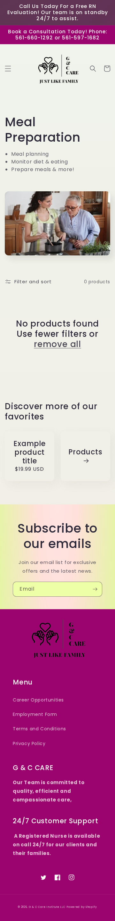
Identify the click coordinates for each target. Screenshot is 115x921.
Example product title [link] (29, 452)
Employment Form (35, 714)
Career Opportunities (38, 700)
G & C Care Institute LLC (47, 907)
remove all (57, 344)
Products (85, 452)
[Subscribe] (95, 589)
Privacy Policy (29, 743)
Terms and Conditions (39, 729)
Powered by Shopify (81, 907)
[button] (8, 69)
